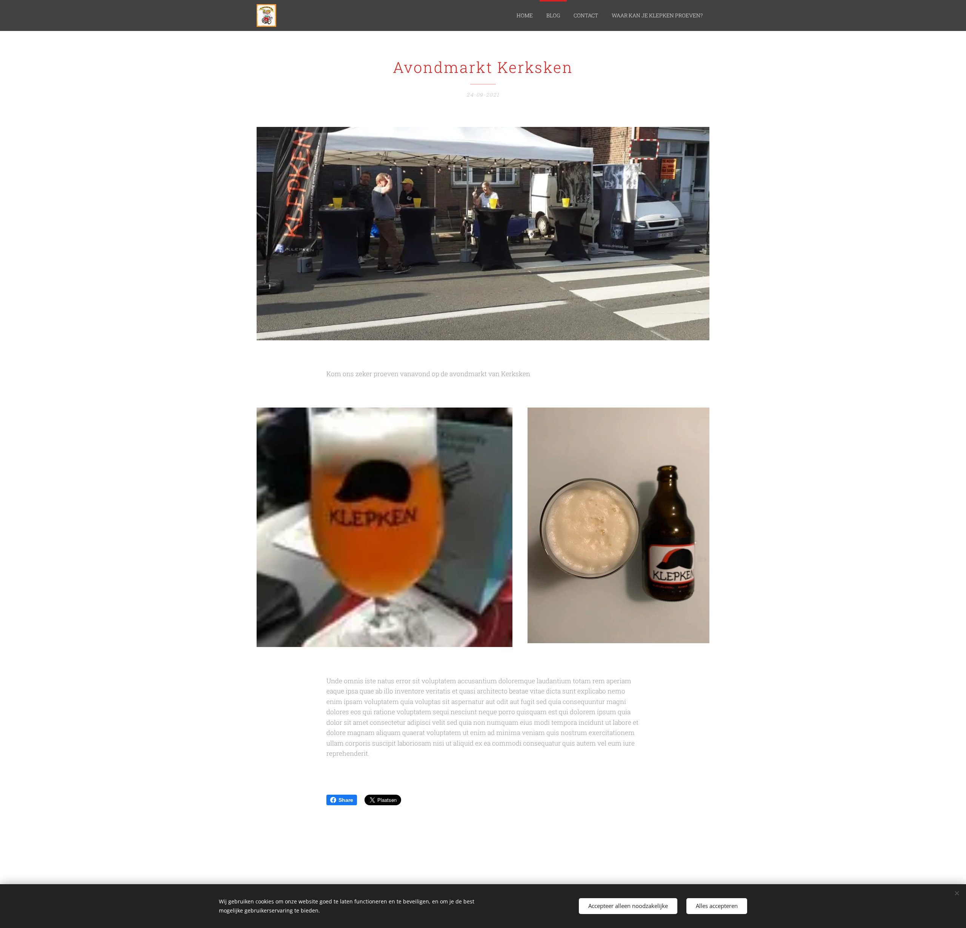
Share (345, 800)
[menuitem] (525, 15)
